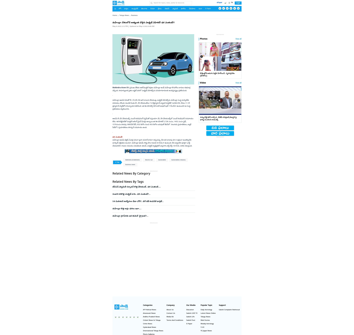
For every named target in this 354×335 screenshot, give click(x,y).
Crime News (147, 324)
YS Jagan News (206, 331)
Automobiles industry (178, 160)
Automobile (162, 160)
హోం (120, 9)
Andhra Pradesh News (151, 317)
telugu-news (124, 15)
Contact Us (170, 313)
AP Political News (149, 310)
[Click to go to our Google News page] (238, 8)
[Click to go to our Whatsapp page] (223, 8)
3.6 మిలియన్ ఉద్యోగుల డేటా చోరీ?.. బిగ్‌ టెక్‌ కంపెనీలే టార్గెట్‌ (153, 201)
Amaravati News (149, 313)
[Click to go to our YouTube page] (234, 8)
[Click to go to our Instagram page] (231, 8)
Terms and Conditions (174, 320)
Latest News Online (208, 313)
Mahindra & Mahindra (132, 160)
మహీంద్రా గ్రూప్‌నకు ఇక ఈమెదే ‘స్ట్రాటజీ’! (152, 216)
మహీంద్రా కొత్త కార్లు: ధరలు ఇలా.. (152, 209)
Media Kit (170, 317)
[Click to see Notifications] (225, 3)
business (134, 15)
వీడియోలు (192, 9)
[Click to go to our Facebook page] (219, 8)
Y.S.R (202, 327)
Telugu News (205, 317)
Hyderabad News (149, 327)
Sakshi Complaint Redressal (229, 310)
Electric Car (149, 160)
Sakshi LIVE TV (191, 313)
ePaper (219, 3)
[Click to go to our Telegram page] (134, 317)
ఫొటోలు (183, 9)
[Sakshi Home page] (118, 3)
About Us (170, 310)
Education (190, 310)
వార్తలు (126, 9)
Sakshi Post (190, 320)
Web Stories (205, 320)
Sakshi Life (190, 317)
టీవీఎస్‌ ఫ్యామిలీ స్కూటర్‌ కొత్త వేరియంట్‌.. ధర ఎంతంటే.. (152, 187)
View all (239, 39)
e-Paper (208, 9)
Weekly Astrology (207, 324)
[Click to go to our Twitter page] (227, 8)
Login (238, 3)
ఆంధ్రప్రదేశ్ (135, 9)
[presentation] (201, 56)
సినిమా (152, 9)
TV (231, 3)
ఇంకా (200, 9)
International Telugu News (153, 331)
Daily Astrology (206, 310)
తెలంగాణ (144, 9)
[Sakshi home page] (121, 307)
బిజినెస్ (167, 9)
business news (130, 165)
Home (114, 15)
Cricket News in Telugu (151, 320)
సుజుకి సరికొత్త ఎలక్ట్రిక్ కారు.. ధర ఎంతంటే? (153, 194)
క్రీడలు (160, 9)
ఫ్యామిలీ (175, 9)
